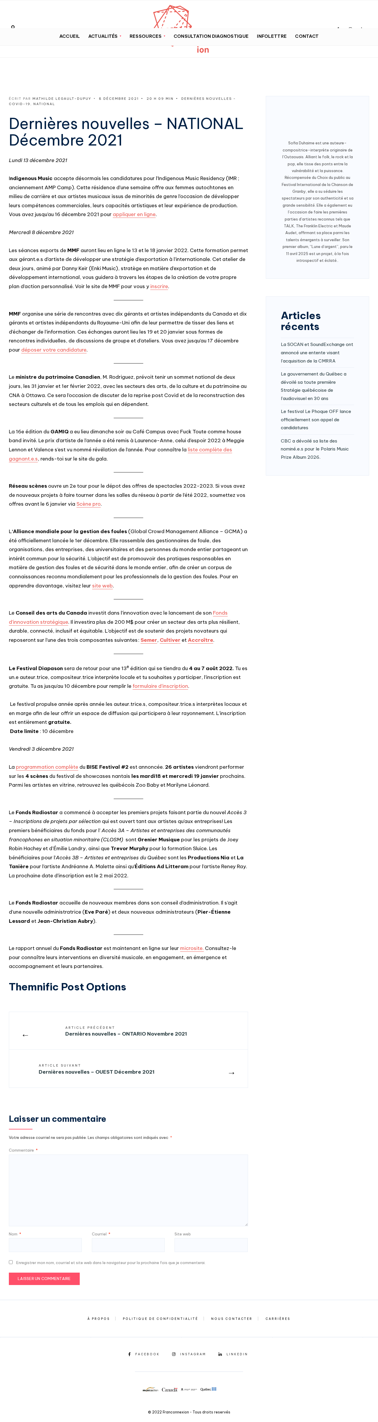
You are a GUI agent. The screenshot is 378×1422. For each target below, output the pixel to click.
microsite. (192, 948)
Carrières (277, 1319)
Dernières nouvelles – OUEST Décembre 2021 (96, 1069)
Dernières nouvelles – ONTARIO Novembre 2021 (126, 1031)
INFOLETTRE (272, 36)
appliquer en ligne (134, 214)
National (44, 104)
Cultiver (170, 640)
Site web (183, 1234)
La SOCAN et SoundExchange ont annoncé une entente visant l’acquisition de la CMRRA (317, 352)
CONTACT (307, 36)
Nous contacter (231, 1319)
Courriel (101, 1234)
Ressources (146, 36)
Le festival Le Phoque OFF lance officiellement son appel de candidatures (316, 419)
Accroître (200, 640)
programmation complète (47, 767)
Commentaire (23, 1150)
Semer (149, 640)
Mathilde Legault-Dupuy (61, 99)
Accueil (69, 36)
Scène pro (88, 504)
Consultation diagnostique (211, 36)
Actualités (103, 36)
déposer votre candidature (54, 350)
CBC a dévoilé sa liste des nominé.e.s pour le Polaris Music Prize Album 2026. (315, 449)
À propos (98, 1319)
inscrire (159, 286)
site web (102, 585)
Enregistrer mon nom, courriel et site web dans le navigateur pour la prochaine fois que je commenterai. (111, 1262)
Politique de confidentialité (160, 1319)
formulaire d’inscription (160, 686)
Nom (15, 1234)
